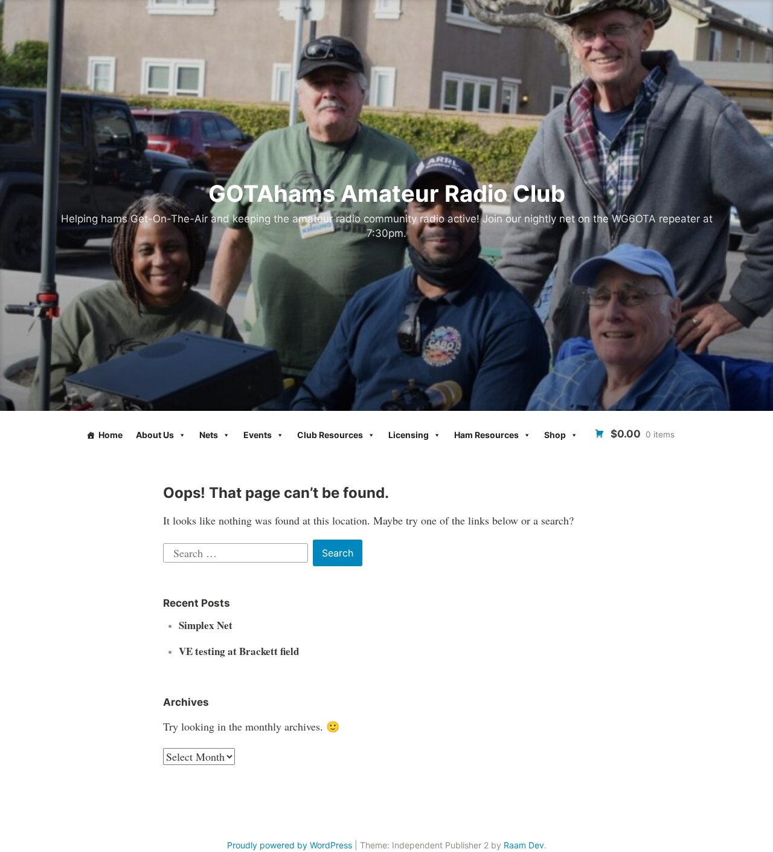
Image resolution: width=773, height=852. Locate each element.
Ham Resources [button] (486, 435)
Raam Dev (524, 845)
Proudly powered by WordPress (289, 845)
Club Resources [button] (330, 435)
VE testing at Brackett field (239, 651)
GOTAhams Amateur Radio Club (386, 193)
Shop (555, 435)
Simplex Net (206, 625)
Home (110, 435)
